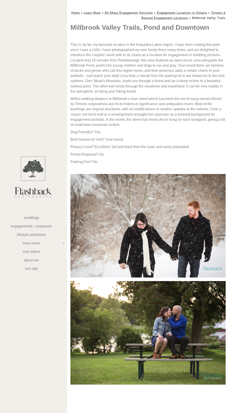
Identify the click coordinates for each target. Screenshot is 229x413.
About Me (31, 260)
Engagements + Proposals (31, 226)
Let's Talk (31, 269)
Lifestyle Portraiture (31, 235)
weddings (31, 218)
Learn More (31, 243)
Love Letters (31, 252)
